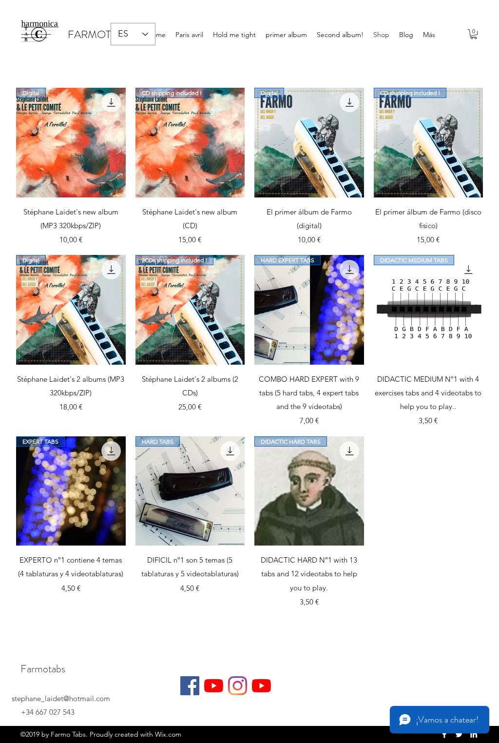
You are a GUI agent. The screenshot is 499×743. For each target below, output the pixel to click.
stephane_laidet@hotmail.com (61, 698)
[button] (474, 34)
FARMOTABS (99, 34)
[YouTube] (213, 685)
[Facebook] (189, 685)
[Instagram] (237, 685)
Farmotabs (42, 668)
